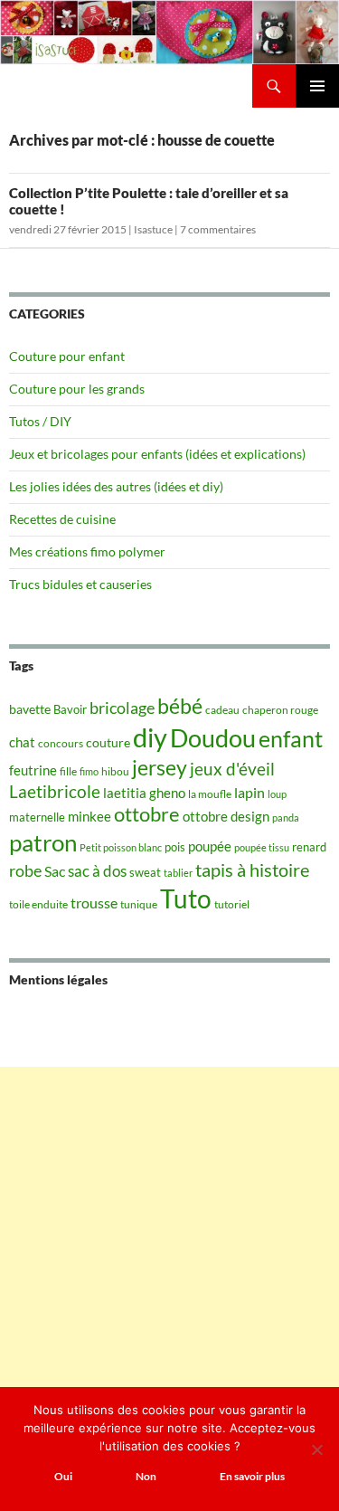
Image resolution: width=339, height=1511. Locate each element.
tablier (178, 873)
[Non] (316, 1449)
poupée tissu (261, 847)
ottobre (147, 814)
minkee (89, 816)
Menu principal (317, 86)
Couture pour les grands (77, 388)
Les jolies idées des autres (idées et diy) (116, 486)
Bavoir (70, 709)
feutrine (33, 770)
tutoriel (232, 904)
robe (25, 870)
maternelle (37, 817)
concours (60, 743)
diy (150, 737)
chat (22, 742)
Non (146, 1476)
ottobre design (226, 816)
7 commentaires (218, 229)
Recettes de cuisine (62, 519)
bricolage (122, 707)
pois (175, 847)
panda (285, 817)
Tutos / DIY (40, 421)
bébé (179, 705)
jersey (159, 767)
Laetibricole (54, 791)
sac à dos (97, 870)
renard (309, 847)
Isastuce (153, 229)
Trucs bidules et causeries (80, 584)
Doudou (213, 738)
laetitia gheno (144, 792)
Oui (63, 1476)
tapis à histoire (252, 869)
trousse (94, 902)
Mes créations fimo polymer (87, 551)
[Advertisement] (169, 1236)
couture (108, 742)
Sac (54, 870)
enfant (291, 738)
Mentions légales (58, 979)
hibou (115, 771)
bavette (30, 709)
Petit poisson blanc (121, 847)
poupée (209, 846)
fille (68, 771)
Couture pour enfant (67, 356)
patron (43, 842)
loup (277, 794)
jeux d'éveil (232, 768)
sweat (145, 872)
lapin (249, 792)
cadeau (222, 710)
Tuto (186, 898)
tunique (138, 904)
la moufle (209, 794)
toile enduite (38, 904)
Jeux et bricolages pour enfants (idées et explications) (157, 453)
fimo (89, 771)
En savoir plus (252, 1476)
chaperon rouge (280, 710)
